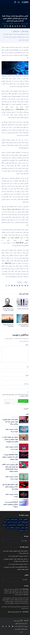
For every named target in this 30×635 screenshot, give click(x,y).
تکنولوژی (26, 519)
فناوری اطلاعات (24, 522)
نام (27, 367)
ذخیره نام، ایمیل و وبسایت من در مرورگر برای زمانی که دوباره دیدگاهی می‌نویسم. (15, 395)
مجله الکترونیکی (20, 525)
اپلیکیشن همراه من (13, 238)
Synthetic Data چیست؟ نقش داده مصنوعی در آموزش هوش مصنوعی (10, 457)
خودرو (8, 519)
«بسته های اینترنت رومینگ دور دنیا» (11, 209)
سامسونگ (21, 530)
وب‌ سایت (26, 384)
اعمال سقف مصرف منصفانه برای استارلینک (8, 325)
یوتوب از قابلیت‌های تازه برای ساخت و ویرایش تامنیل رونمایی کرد (10, 486)
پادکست (20, 519)
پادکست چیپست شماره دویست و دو (12, 448)
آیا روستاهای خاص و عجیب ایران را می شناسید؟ (23, 325)
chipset (12, 528)
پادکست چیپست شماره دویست (12, 495)
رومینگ (26, 282)
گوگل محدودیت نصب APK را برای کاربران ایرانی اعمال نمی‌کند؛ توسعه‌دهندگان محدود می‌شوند (10, 468)
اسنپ (7, 528)
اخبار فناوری (16, 31)
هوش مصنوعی (14, 519)
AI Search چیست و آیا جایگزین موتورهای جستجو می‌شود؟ (11, 504)
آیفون (26, 530)
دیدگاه (26, 345)
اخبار (27, 525)
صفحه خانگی (24, 31)
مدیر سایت (23, 23)
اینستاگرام (4, 525)
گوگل (26, 528)
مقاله (5, 522)
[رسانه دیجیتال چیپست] (25, 2)
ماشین (22, 528)
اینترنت (9, 522)
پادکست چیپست (12, 525)
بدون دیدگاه (4, 23)
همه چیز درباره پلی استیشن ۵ (22, 308)
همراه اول (19, 282)
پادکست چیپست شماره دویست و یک (12, 478)
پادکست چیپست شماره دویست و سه (12, 430)
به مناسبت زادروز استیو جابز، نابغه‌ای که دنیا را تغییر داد (8, 309)
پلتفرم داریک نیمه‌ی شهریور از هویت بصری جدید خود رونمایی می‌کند (10, 421)
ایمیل (26, 375)
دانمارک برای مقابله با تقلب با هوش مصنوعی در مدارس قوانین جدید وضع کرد (10, 439)
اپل (19, 522)
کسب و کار (14, 522)
